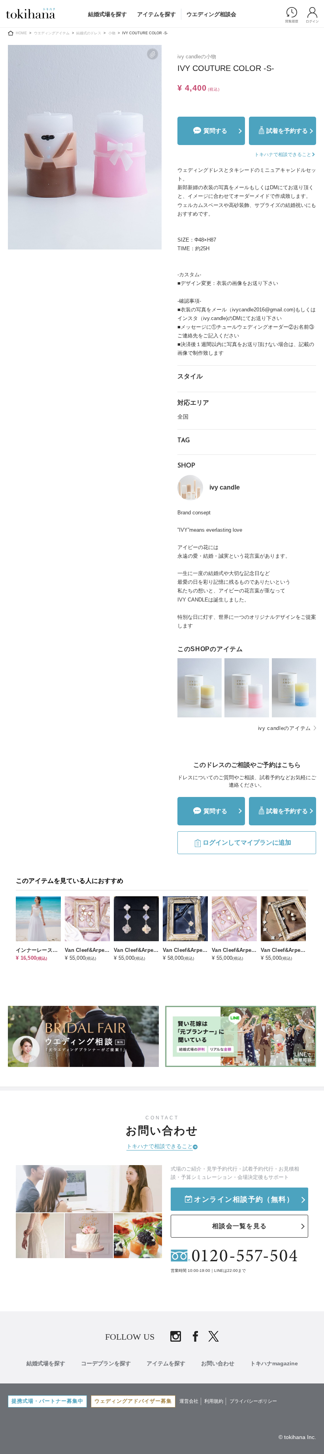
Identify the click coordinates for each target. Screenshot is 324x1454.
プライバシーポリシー (253, 1401)
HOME (21, 33)
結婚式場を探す (107, 14)
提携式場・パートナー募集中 (47, 1401)
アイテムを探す (156, 14)
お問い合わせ (217, 1363)
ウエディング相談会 (211, 14)
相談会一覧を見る (239, 1226)
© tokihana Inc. (297, 1437)
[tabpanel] (85, 147)
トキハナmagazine (274, 1363)
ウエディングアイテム (52, 33)
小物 (111, 33)
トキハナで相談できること (159, 1146)
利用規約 (213, 1401)
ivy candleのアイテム (284, 728)
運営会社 (188, 1401)
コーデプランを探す (106, 1363)
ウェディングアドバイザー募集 (133, 1401)
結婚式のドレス (88, 33)
